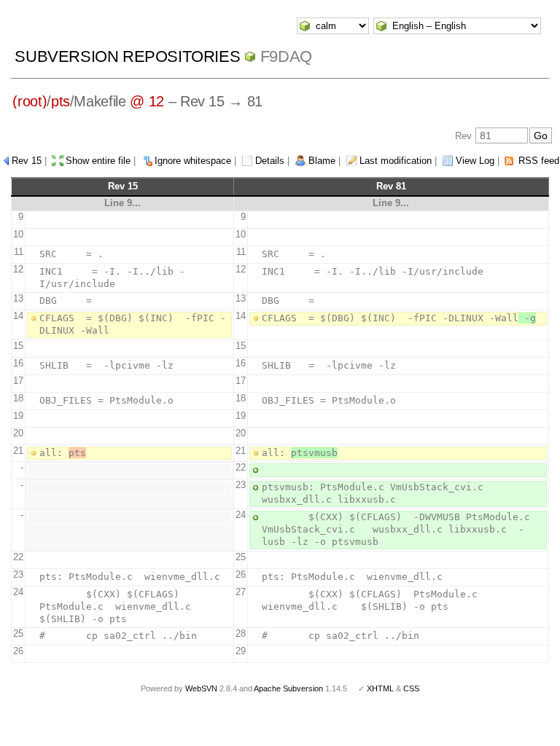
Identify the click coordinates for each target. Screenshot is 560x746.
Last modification (395, 160)
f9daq (286, 56)
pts (60, 101)
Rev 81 (391, 186)
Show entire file (98, 160)
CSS (411, 688)
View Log (475, 160)
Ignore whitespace (193, 160)
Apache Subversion (288, 688)
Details (269, 160)
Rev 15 (27, 160)
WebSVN (201, 688)
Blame (321, 160)
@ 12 (147, 101)
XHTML (380, 688)
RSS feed (538, 160)
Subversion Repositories (127, 56)
